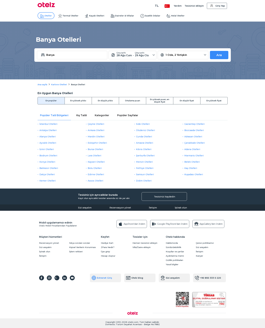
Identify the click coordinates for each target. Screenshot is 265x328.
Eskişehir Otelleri (97, 142)
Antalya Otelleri (48, 130)
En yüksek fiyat (213, 100)
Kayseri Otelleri (96, 161)
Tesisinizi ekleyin (194, 6)
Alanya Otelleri (47, 136)
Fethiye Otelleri (144, 168)
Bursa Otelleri (95, 149)
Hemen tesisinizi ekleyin (144, 243)
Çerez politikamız (205, 243)
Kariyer (199, 256)
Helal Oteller (177, 15)
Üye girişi (105, 251)
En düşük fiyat (187, 100)
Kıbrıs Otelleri (143, 149)
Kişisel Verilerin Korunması (82, 247)
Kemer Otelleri (47, 180)
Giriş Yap (220, 5)
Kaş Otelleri (190, 168)
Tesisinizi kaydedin (164, 196)
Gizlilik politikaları (174, 260)
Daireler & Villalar (124, 15)
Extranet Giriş (104, 278)
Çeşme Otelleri (96, 124)
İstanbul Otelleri (48, 124)
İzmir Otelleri (46, 149)
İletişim (153, 207)
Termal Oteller (70, 15)
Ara (219, 55)
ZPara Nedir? (107, 247)
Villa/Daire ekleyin (141, 247)
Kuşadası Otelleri (193, 174)
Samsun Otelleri (145, 174)
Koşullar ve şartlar (175, 251)
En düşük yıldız (105, 100)
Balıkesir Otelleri (48, 168)
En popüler (51, 100)
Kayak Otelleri (96, 15)
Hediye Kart (107, 243)
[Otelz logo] (46, 6)
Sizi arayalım (85, 207)
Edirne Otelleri (96, 174)
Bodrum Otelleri (48, 155)
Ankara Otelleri (96, 130)
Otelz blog (137, 278)
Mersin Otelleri (144, 161)
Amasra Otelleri (144, 142)
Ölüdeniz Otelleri (145, 130)
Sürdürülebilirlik (173, 247)
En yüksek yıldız (78, 100)
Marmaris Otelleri (194, 155)
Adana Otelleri (192, 149)
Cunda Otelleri (144, 136)
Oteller (48, 15)
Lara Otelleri (94, 155)
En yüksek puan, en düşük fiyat (159, 100)
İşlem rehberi (76, 251)
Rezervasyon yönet (120, 207)
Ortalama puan (132, 100)
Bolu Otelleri (95, 168)
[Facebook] (41, 277)
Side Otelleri (143, 124)
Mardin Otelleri (96, 136)
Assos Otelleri (95, 180)
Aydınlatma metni (175, 256)
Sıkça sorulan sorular (79, 243)
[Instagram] (49, 277)
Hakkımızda (172, 243)
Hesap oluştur (108, 256)
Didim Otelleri (144, 180)
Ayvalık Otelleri (47, 142)
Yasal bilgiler (172, 264)
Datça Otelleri (47, 174)
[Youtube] (72, 277)
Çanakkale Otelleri (194, 142)
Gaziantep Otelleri (194, 124)
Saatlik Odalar (152, 15)
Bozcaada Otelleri (194, 130)
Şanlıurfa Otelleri (145, 155)
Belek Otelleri (192, 161)
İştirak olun (181, 207)
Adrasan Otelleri (193, 136)
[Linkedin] (64, 277)
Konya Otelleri (47, 161)
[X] (56, 277)
